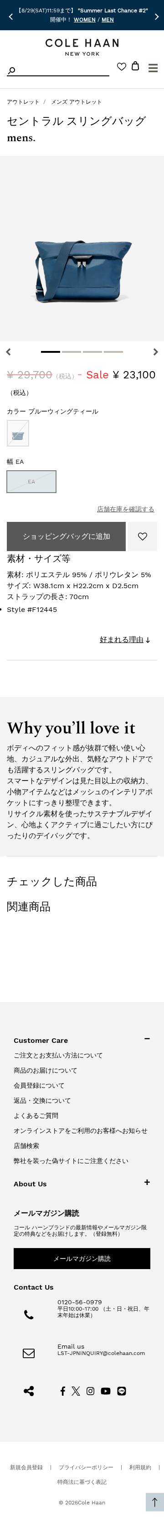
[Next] (156, 352)
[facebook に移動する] (63, 1390)
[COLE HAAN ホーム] (82, 47)
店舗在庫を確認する (125, 509)
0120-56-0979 (79, 1302)
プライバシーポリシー (86, 1467)
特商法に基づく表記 (82, 1482)
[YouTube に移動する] (106, 1390)
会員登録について (39, 1085)
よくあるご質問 (36, 1115)
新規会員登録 (26, 1467)
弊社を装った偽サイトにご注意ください (71, 1160)
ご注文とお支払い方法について (58, 1055)
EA (31, 481)
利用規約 (140, 1467)
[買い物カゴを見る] (135, 67)
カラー (52, 411)
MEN (108, 19)
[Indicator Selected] (50, 352)
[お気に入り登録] (142, 536)
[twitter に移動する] (76, 1390)
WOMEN (85, 19)
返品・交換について (42, 1100)
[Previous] (8, 352)
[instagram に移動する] (90, 1390)
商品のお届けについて (45, 1070)
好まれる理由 (122, 639)
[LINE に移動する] (122, 1390)
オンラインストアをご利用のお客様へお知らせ (81, 1130)
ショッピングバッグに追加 (66, 536)
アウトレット (23, 102)
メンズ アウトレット (76, 102)
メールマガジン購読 (82, 1258)
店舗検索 (26, 1145)
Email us (70, 1346)
